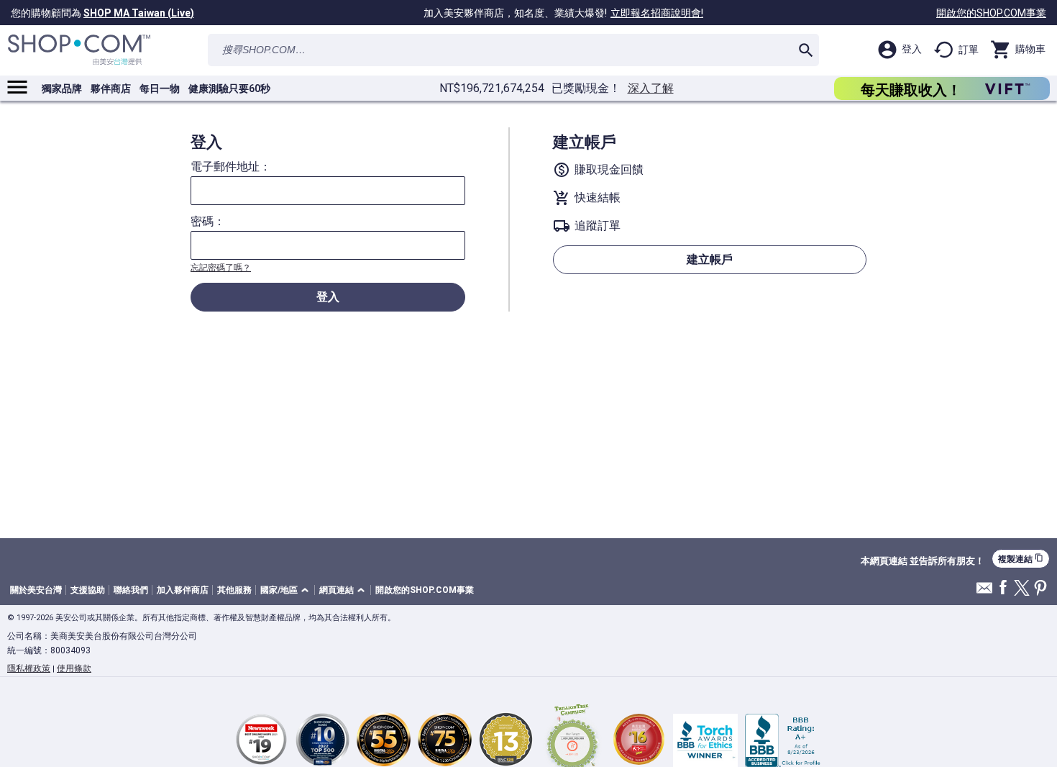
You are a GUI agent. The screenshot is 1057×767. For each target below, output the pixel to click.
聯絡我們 (131, 590)
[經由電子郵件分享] (984, 592)
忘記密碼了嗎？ (221, 267)
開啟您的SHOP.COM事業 (991, 13)
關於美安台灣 (36, 590)
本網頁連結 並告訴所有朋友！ (922, 561)
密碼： (208, 221)
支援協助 (87, 590)
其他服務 (234, 590)
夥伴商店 (111, 88)
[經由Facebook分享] (1003, 588)
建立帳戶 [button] (710, 259)
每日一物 (159, 88)
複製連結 (1020, 558)
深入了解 (651, 88)
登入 (327, 297)
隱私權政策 (28, 668)
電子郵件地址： (231, 167)
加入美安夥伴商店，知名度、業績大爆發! (563, 13)
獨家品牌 (62, 88)
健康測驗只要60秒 (229, 88)
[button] (287, 590)
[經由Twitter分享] (1022, 589)
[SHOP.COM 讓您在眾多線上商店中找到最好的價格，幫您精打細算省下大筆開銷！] (79, 50)
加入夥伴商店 (183, 590)
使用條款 (74, 668)
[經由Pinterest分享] (1040, 589)
